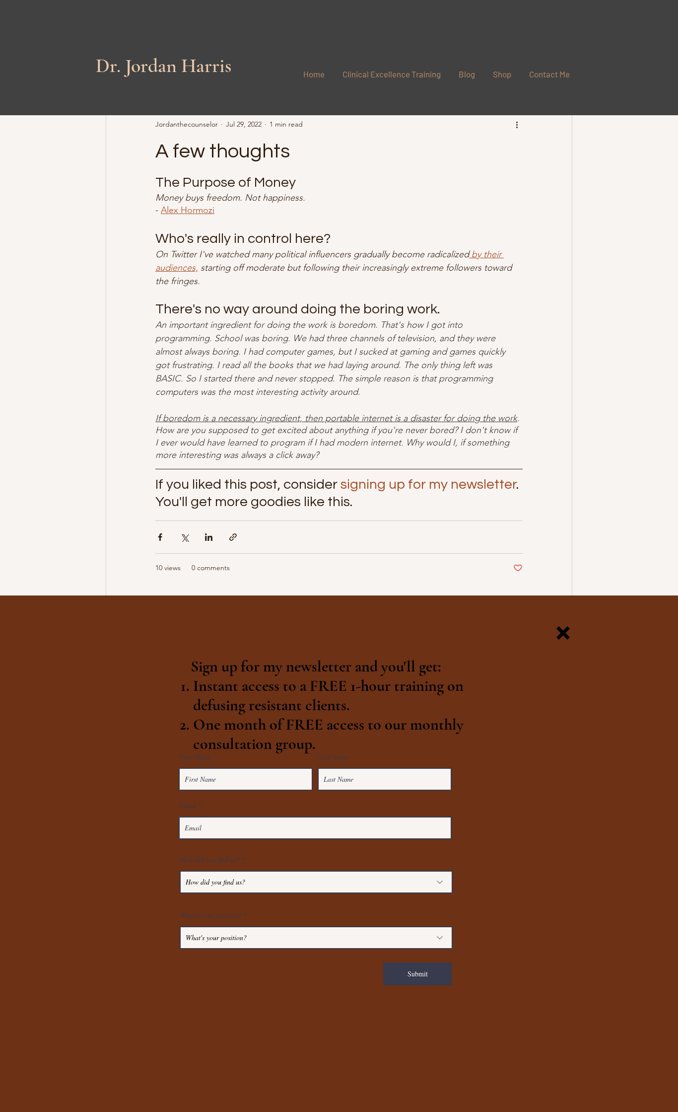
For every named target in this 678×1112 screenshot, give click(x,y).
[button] (563, 633)
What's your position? (210, 915)
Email (187, 805)
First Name (194, 756)
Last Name (333, 756)
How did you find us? (210, 859)
